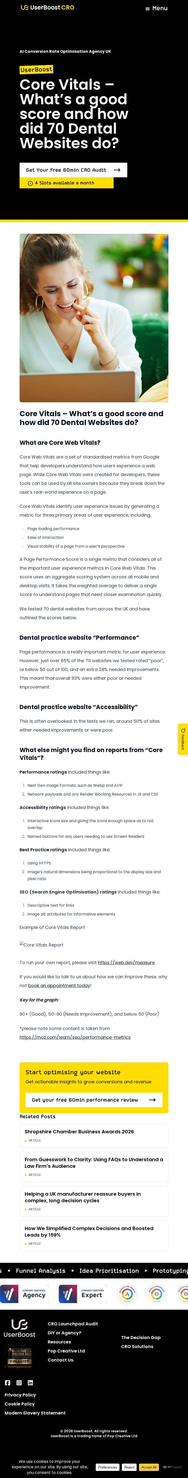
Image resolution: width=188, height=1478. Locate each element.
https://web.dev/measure (126, 963)
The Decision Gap (141, 1338)
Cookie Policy (20, 1404)
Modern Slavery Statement (35, 1413)
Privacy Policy (20, 1395)
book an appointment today (59, 986)
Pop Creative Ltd (66, 1352)
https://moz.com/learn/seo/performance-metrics (75, 1038)
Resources (59, 1342)
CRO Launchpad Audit (73, 1324)
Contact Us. (61, 1361)
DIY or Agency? (64, 1333)
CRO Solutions (137, 1347)
